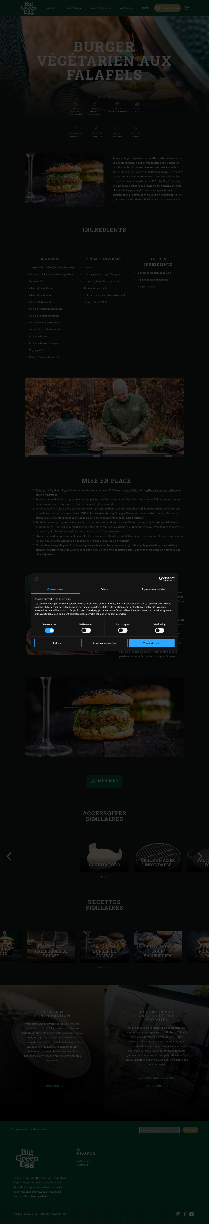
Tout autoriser (151, 643)
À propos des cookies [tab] (153, 589)
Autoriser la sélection (104, 643)
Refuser (57, 643)
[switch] (86, 630)
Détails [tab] (105, 589)
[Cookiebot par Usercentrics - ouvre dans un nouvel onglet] (160, 579)
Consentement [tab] (55, 589)
